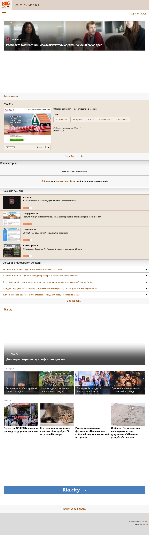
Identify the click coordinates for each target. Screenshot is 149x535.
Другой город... (140, 13)
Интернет (77, 119)
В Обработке (62, 119)
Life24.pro (9, 368)
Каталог (90, 119)
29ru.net (8, 400)
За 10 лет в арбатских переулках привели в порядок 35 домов (32, 269)
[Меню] (4, 14)
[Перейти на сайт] (27, 125)
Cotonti (145, 524)
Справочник (121, 119)
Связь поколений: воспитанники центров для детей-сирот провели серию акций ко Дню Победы (48, 282)
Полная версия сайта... (74, 509)
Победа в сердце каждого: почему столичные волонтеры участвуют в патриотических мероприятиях (50, 288)
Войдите (45, 181)
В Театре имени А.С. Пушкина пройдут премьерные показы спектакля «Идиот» (40, 275)
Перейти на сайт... (74, 156)
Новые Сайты (105, 119)
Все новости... (74, 301)
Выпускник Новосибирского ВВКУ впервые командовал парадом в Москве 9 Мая (41, 295)
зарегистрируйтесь (65, 181)
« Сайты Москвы (10, 96)
